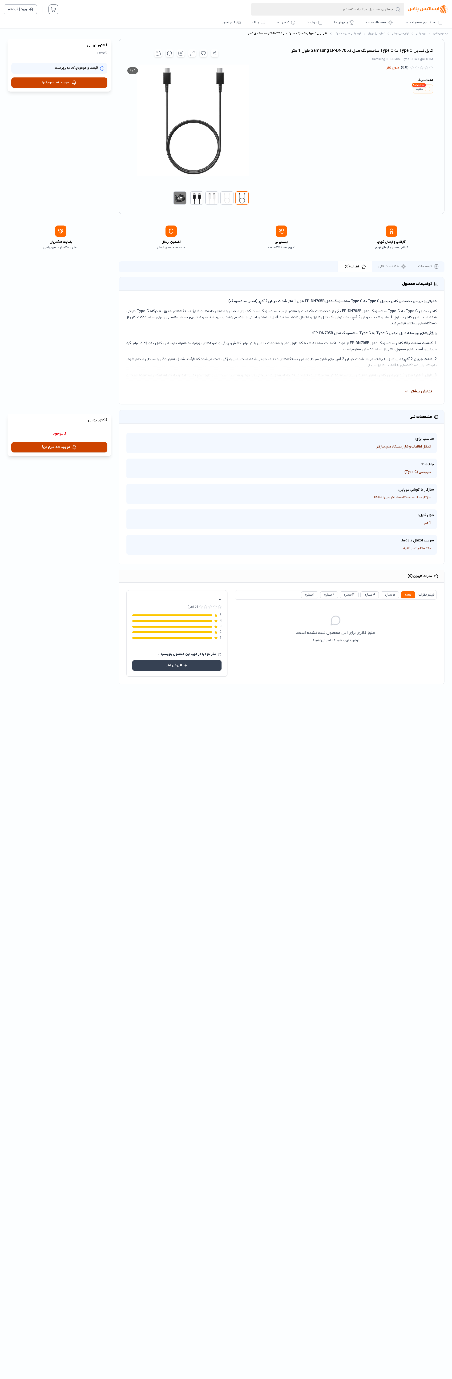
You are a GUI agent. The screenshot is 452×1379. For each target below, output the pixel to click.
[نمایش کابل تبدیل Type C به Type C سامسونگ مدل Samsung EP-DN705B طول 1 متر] (242, 198)
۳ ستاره (349, 595)
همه (408, 595)
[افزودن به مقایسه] (181, 53)
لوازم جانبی (421, 33)
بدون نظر (392, 67)
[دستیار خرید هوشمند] (158, 53)
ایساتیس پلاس (440, 33)
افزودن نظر (174, 665)
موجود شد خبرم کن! (55, 82)
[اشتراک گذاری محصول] (214, 53)
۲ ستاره (329, 595)
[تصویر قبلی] (244, 126)
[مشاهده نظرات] (169, 53)
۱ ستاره (309, 595)
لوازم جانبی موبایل (400, 33)
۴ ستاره (369, 595)
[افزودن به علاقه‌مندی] (203, 53)
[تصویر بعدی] (129, 126)
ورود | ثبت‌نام (17, 9)
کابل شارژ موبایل (376, 33)
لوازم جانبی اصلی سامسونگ (348, 33)
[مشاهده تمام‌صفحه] (192, 53)
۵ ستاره (390, 595)
